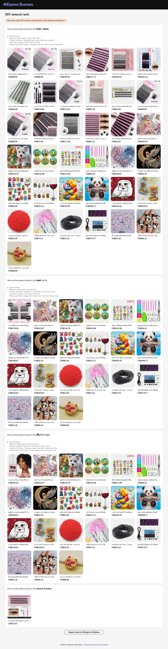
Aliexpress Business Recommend (96, 645)
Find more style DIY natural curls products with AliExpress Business (35, 20)
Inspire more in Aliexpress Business (84, 632)
